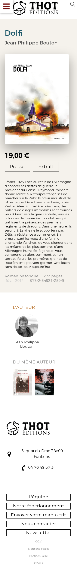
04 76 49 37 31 (42, 467)
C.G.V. (38, 542)
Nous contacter (38, 523)
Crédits (38, 563)
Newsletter (38, 532)
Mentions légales (38, 549)
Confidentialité (38, 556)
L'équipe (38, 496)
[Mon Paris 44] (22, 382)
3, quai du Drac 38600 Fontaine (42, 454)
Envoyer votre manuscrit (38, 514)
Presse (17, 166)
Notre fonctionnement (38, 505)
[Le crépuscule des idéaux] (44, 382)
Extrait (45, 166)
